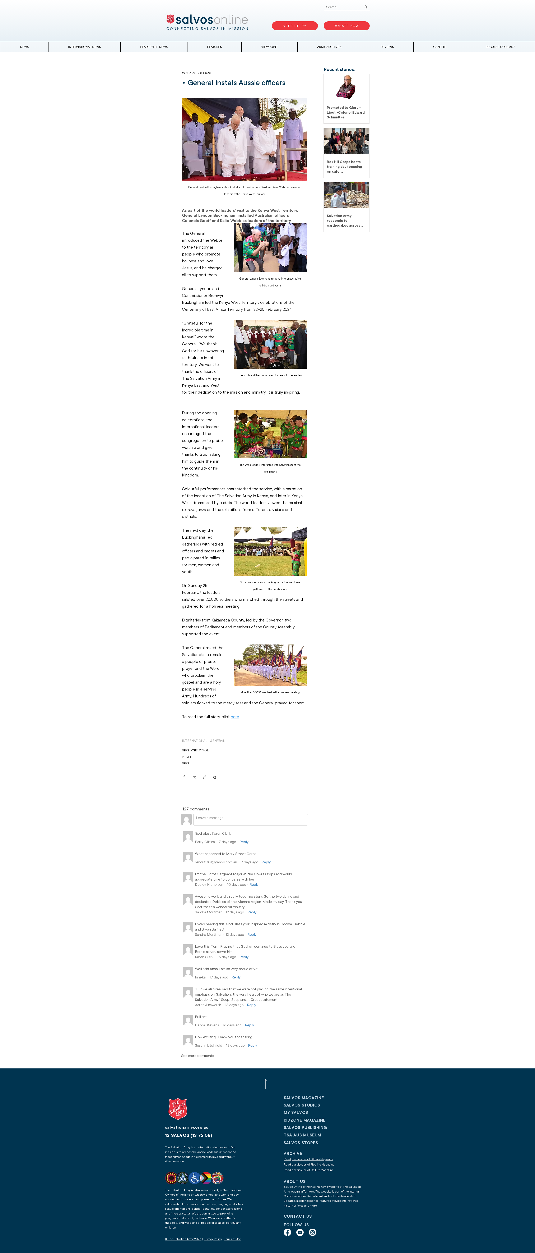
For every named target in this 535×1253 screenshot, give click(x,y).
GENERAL (217, 740)
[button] (500, 47)
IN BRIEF (187, 757)
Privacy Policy (213, 1239)
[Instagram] (312, 1232)
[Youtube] (300, 1232)
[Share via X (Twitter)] (194, 777)
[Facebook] (287, 1232)
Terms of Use (232, 1239)
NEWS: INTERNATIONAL (195, 750)
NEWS (185, 763)
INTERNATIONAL (194, 740)
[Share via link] (204, 777)
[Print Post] (215, 777)
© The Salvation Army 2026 (183, 1239)
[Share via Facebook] (184, 777)
